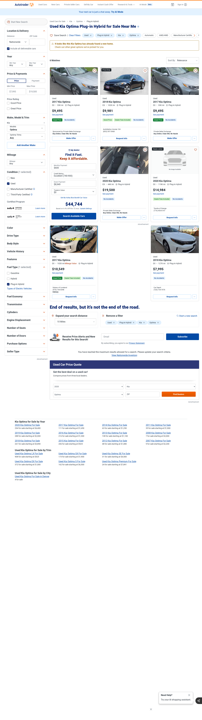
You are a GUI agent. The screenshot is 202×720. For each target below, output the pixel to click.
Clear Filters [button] (74, 35)
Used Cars (42, 4)
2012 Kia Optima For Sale (114, 440)
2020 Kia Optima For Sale (27, 425)
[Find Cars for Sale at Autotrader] (24, 5)
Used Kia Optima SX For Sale (73, 453)
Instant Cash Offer (105, 4)
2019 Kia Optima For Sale (27, 433)
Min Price (11, 86)
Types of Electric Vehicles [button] (19, 288)
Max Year (32, 63)
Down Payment (59, 182)
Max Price (31, 86)
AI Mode (145, 4)
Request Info (121, 138)
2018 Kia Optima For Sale (27, 440)
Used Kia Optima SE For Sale (116, 453)
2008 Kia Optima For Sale (158, 433)
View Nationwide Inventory (124, 355)
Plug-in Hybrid (93, 21)
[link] (69, 119)
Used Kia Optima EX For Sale (29, 461)
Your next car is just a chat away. (101, 12)
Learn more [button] (40, 208)
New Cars (55, 4)
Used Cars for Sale (57, 21)
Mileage (12, 161)
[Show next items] (194, 35)
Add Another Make (26, 145)
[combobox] (26, 22)
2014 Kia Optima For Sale (114, 425)
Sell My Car (88, 4)
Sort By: (171, 60)
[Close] (189, 695)
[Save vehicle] (94, 70)
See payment (57, 115)
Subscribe (182, 336)
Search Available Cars (74, 216)
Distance (10, 36)
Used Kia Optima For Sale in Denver (32, 476)
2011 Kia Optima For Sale (158, 425)
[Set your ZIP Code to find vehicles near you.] (138, 27)
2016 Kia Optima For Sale (71, 433)
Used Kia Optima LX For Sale (29, 453)
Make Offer (71, 138)
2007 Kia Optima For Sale (158, 440)
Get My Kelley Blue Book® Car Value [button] (74, 198)
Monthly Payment (60, 165)
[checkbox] (14, 103)
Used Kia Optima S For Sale (72, 461)
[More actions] (93, 138)
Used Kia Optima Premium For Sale (119, 461)
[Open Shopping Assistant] (198, 700)
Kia (70, 21)
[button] (172, 4)
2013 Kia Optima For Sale (114, 433)
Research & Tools (125, 4)
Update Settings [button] (86, 209)
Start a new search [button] (188, 316)
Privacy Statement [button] (137, 343)
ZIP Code (33, 36)
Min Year (12, 63)
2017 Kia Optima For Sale (71, 425)
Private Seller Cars (71, 4)
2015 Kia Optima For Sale (71, 440)
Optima (79, 21)
